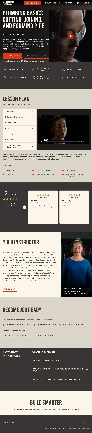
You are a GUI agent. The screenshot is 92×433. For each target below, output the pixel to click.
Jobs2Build (9, 336)
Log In (86, 3)
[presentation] (24, 207)
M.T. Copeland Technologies (9, 3)
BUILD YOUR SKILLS (52, 3)
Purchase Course (12, 56)
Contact (68, 3)
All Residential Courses (36, 56)
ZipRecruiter (43, 336)
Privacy (53, 428)
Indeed (25, 336)
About (5, 423)
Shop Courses (32, 3)
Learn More (9, 289)
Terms (46, 428)
